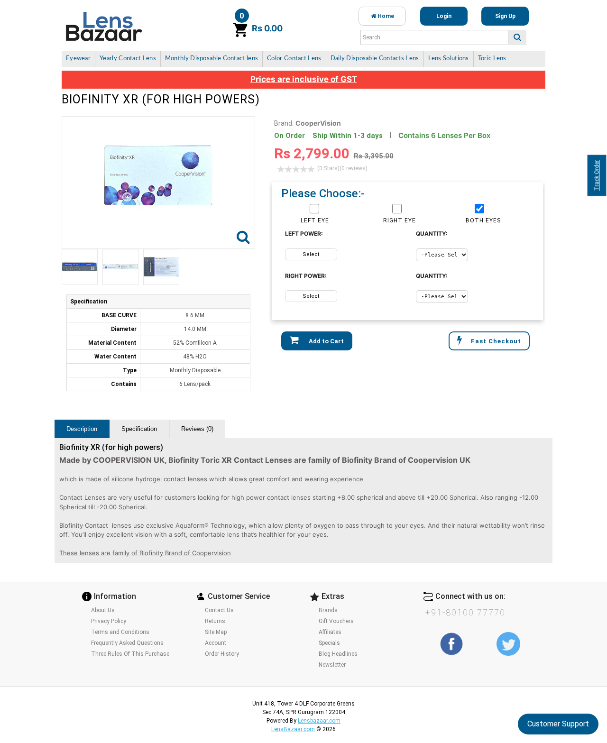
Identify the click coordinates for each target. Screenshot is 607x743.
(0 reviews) (342, 168)
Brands (328, 610)
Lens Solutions (448, 58)
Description (81, 428)
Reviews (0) (197, 428)
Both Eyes (483, 220)
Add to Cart (325, 341)
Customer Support (558, 723)
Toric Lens (492, 58)
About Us (103, 610)
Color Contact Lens (294, 58)
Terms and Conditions (120, 632)
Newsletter (332, 664)
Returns (215, 621)
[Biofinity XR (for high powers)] (80, 267)
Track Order (597, 175)
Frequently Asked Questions (127, 643)
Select (311, 254)
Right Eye (399, 220)
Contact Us (219, 610)
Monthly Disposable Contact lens (211, 58)
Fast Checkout (496, 341)
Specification (139, 428)
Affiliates (330, 632)
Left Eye (315, 220)
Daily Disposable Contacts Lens (375, 58)
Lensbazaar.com (319, 720)
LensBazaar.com (293, 729)
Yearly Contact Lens (128, 58)
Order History (222, 654)
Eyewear (78, 58)
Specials (329, 643)
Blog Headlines (338, 654)
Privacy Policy (108, 621)
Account (215, 643)
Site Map (216, 632)
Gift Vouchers (336, 621)
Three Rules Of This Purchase (130, 654)
